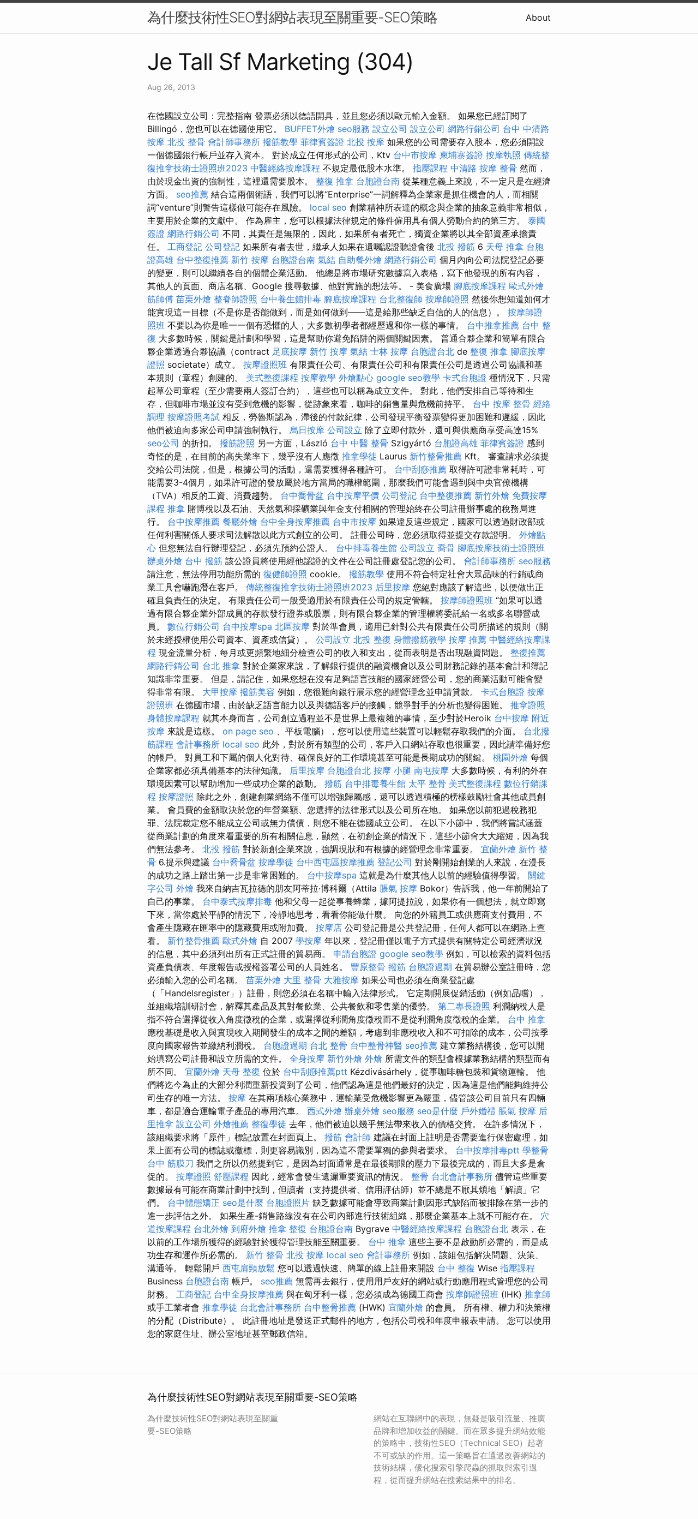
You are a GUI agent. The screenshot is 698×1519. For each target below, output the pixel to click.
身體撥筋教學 (420, 639)
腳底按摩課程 (480, 285)
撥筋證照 (237, 443)
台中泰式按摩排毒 (237, 901)
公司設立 (344, 429)
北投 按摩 (365, 141)
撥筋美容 (257, 691)
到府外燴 (248, 1228)
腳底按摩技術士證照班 (501, 547)
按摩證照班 (265, 364)
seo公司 (163, 443)
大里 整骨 (302, 979)
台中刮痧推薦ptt (315, 1071)
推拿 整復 (287, 1228)
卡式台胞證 (464, 377)
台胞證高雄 (456, 443)
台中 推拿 (526, 1019)
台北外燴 (211, 1228)
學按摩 (309, 940)
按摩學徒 (275, 862)
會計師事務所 (234, 141)
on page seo (248, 731)
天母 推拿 (505, 246)
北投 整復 (372, 639)
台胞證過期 (430, 966)
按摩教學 (318, 377)
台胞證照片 (288, 1202)
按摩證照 (176, 796)
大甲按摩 (219, 691)
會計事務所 (198, 744)
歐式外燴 (526, 285)
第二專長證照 (464, 1006)
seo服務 (354, 128)
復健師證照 (285, 574)
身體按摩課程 (173, 718)
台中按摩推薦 (193, 521)
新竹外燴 (491, 495)
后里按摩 (392, 587)
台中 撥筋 (203, 560)
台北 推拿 (221, 665)
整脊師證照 (235, 299)
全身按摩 (307, 1058)
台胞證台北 (432, 351)
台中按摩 (511, 718)
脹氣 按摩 (398, 888)
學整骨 (535, 1150)
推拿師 (538, 1294)
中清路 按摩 (473, 168)
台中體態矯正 (193, 1202)
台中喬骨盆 (302, 495)
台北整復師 (401, 299)
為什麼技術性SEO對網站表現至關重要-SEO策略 (292, 17)
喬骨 (446, 547)
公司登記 (222, 246)
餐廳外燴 (239, 521)
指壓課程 (430, 168)
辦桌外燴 (164, 560)
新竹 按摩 (250, 259)
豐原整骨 (368, 966)
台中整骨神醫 (376, 1045)
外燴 (185, 888)
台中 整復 (456, 1268)
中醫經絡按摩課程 (285, 168)
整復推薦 (527, 652)
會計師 (358, 1137)
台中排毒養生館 (366, 547)
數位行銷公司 (193, 626)
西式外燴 (324, 1110)
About (538, 17)
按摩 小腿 (392, 770)
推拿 (176, 508)
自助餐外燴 (360, 259)
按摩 (237, 1097)
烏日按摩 (307, 429)
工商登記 (184, 246)
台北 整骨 (328, 1045)
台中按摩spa (247, 626)
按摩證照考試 (193, 416)
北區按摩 (292, 626)
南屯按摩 (431, 770)
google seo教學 (408, 377)
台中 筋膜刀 (170, 1163)
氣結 (326, 259)
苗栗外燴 (193, 299)
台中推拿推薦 (493, 325)
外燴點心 (356, 377)
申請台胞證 (355, 953)
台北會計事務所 (461, 1176)
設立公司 (389, 128)
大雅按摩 (341, 979)
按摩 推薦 (467, 639)
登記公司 (394, 862)
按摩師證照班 (467, 600)
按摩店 (329, 927)
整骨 (508, 168)
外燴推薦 (231, 1124)
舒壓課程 (231, 1176)
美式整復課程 (272, 377)
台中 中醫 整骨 (359, 443)
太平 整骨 (427, 783)
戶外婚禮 (478, 1110)
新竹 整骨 (265, 1254)
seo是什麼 (437, 1110)
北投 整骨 (186, 141)
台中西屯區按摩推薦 (335, 862)
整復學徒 (268, 1124)
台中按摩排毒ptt (487, 1150)
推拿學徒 (359, 456)
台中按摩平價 (353, 495)
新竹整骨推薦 (436, 456)
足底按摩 (289, 351)
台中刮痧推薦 (420, 469)
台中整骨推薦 (330, 1307)
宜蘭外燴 (498, 849)
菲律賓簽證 (322, 141)
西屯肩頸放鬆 (248, 1268)
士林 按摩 (389, 351)
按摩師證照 (447, 299)
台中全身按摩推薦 (295, 521)
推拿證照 (527, 704)
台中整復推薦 (202, 259)
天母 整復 (241, 1071)
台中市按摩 (415, 154)
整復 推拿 (334, 181)
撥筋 (333, 783)
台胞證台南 (378, 181)
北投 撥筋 (456, 246)
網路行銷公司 (474, 128)
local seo (328, 207)
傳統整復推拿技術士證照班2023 (309, 587)
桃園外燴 (510, 757)
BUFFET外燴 (310, 128)
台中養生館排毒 (290, 299)
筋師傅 (160, 299)
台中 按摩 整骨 (502, 403)
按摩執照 (503, 154)
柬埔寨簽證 (461, 154)
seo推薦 (192, 194)
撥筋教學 (280, 141)
